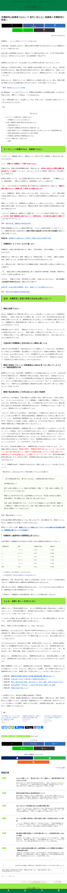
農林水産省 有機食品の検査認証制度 (18, 292)
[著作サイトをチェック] (17, 758)
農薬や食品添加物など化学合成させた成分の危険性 (23, 133)
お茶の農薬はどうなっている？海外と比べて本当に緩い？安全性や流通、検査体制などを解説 (10, 717)
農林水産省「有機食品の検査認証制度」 (19, 223)
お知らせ (5, 736)
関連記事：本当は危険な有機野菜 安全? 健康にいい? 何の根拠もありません (27, 287)
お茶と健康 (12, 736)
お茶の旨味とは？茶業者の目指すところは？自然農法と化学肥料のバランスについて (53, 717)
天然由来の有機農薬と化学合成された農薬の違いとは (23, 127)
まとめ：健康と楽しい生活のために (17, 138)
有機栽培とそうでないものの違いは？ (19, 119)
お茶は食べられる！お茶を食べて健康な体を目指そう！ (29, 679)
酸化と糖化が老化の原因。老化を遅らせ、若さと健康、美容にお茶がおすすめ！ (37, 682)
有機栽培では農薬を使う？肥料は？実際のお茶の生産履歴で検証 (30, 238)
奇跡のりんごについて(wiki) (16, 87)
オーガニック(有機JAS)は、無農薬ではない (19, 117)
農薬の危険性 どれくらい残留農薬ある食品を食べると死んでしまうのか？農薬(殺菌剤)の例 (35, 130)
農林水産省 (24, 575)
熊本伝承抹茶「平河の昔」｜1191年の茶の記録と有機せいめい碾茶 (33, 685)
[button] (44, 30)
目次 (31, 113)
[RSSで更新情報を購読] (33, 762)
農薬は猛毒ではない (14, 125)
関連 (9, 141)
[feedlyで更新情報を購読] (50, 758)
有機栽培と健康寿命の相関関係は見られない (21, 136)
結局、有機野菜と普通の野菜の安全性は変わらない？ (22, 122)
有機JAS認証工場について (20, 688)
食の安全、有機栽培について (23, 736)
